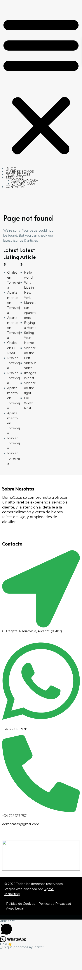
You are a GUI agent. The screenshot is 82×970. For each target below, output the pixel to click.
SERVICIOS (14, 178)
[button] (41, 85)
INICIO (11, 169)
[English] (4, 780)
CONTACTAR (16, 187)
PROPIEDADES (18, 175)
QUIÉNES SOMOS (20, 172)
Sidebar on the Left (29, 353)
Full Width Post (28, 403)
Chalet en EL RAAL (12, 348)
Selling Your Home (29, 338)
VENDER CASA (23, 184)
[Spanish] (8, 205)
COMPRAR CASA (24, 181)
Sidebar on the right (29, 388)
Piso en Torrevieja (13, 363)
